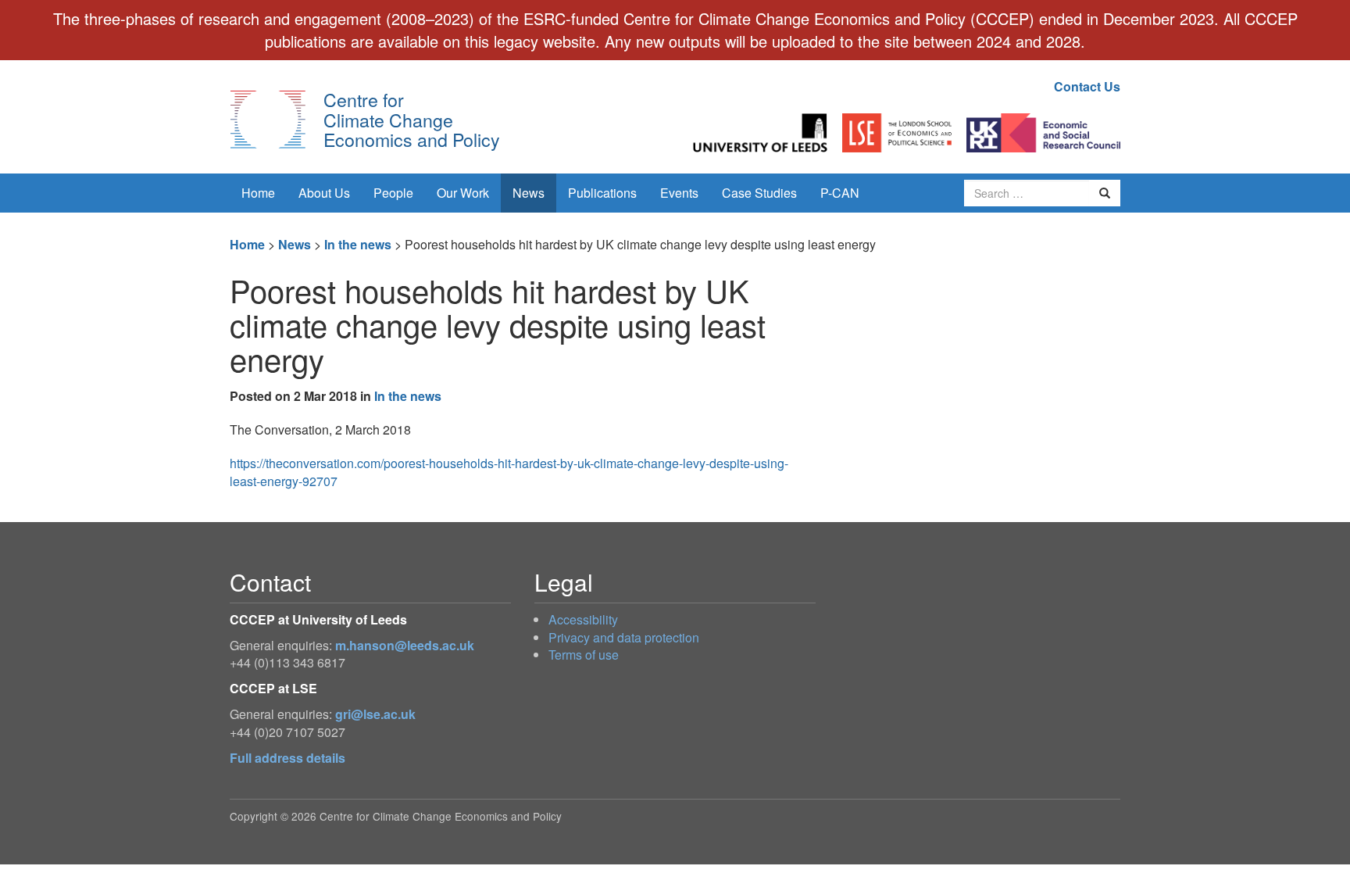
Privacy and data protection (623, 637)
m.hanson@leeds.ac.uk (404, 645)
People (393, 193)
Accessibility (583, 619)
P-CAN (839, 193)
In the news (357, 244)
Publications (602, 193)
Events (679, 193)
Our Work (463, 193)
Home (258, 193)
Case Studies (759, 193)
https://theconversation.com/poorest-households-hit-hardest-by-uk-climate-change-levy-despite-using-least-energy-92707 (509, 472)
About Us (324, 193)
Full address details (287, 758)
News (528, 193)
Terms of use (583, 655)
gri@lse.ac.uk (375, 714)
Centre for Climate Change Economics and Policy (411, 119)
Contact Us (1087, 86)
